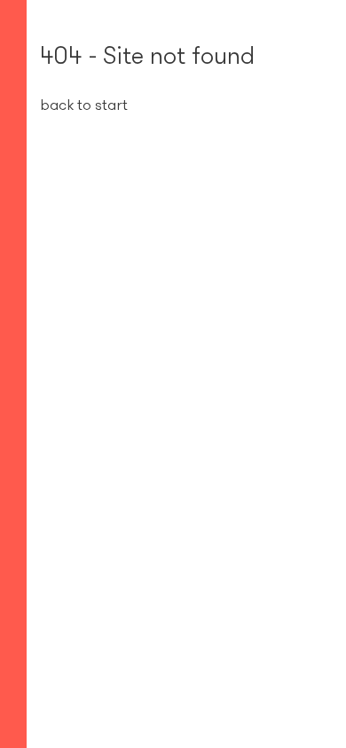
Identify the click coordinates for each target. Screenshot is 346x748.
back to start (84, 104)
